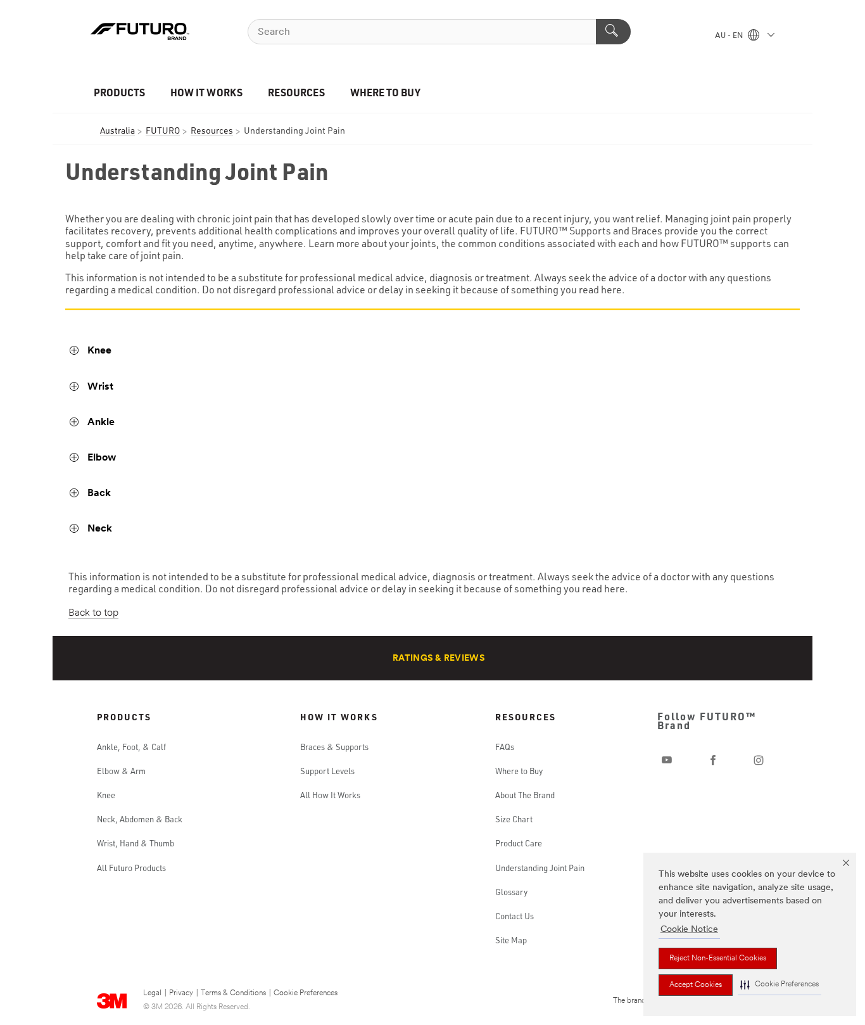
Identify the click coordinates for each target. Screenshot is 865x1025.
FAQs (504, 747)
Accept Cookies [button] (695, 985)
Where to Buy (519, 771)
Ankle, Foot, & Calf (131, 747)
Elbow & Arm (121, 771)
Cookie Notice (689, 929)
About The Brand (525, 795)
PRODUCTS (119, 92)
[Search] (613, 31)
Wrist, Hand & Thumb (135, 843)
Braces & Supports (334, 747)
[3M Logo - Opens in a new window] (140, 32)
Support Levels (327, 771)
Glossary (511, 892)
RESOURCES (296, 92)
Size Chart (514, 819)
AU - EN (730, 36)
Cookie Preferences (306, 993)
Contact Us (514, 916)
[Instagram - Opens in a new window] (758, 760)
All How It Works (330, 795)
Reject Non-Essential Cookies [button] (717, 958)
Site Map (511, 940)
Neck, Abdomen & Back (139, 819)
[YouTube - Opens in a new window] (666, 760)
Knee (106, 795)
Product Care (518, 843)
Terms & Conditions (233, 993)
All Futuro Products (131, 868)
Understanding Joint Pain (539, 868)
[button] (779, 984)
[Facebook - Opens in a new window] (713, 760)
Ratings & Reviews (439, 658)
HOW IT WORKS (206, 92)
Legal (152, 993)
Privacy (181, 993)
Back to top (93, 613)
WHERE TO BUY (385, 92)
